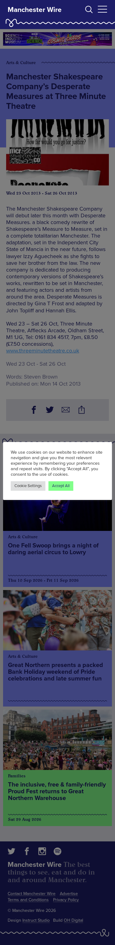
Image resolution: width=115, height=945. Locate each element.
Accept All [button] (61, 485)
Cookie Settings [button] (28, 485)
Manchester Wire (35, 10)
